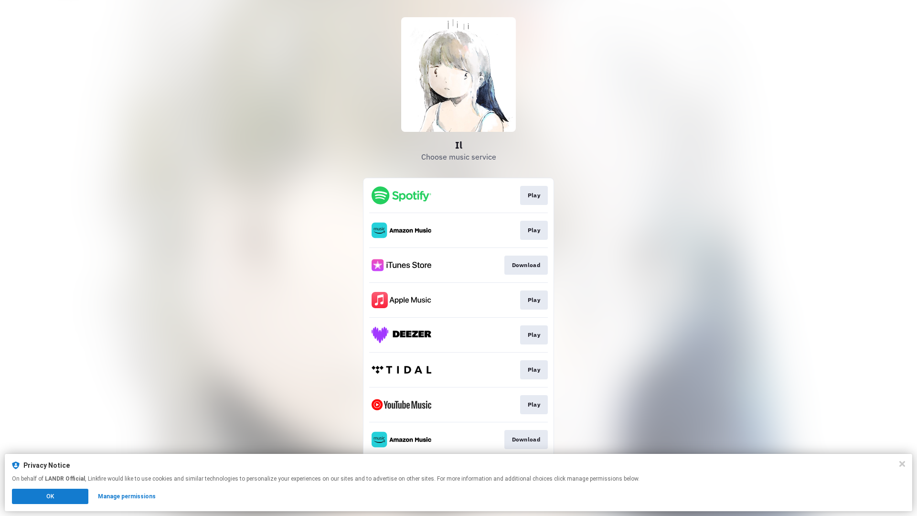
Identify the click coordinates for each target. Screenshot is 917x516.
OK (50, 496)
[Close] (902, 464)
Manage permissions (127, 496)
